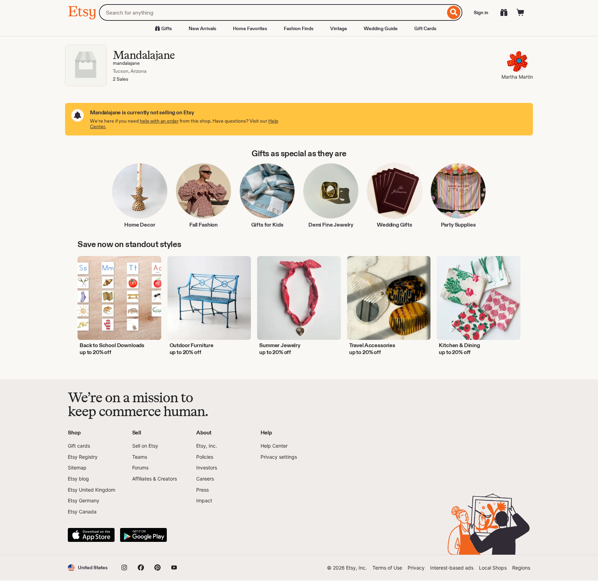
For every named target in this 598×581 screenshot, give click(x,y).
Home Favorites (250, 28)
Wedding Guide (381, 28)
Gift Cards (425, 28)
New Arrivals (202, 28)
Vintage (338, 28)
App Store (91, 535)
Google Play (143, 535)
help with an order (159, 121)
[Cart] (520, 12)
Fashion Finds (299, 28)
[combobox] (272, 12)
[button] (88, 568)
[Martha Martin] (517, 62)
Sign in (481, 12)
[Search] (453, 12)
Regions (521, 568)
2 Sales (120, 79)
